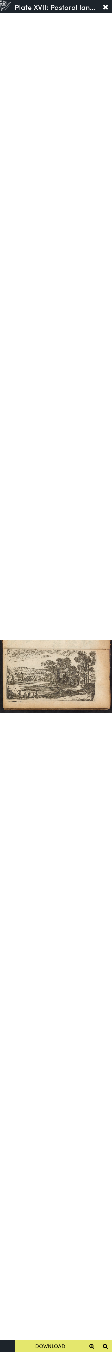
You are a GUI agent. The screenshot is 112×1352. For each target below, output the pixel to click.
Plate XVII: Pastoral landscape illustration (57, 7)
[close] (105, 6)
